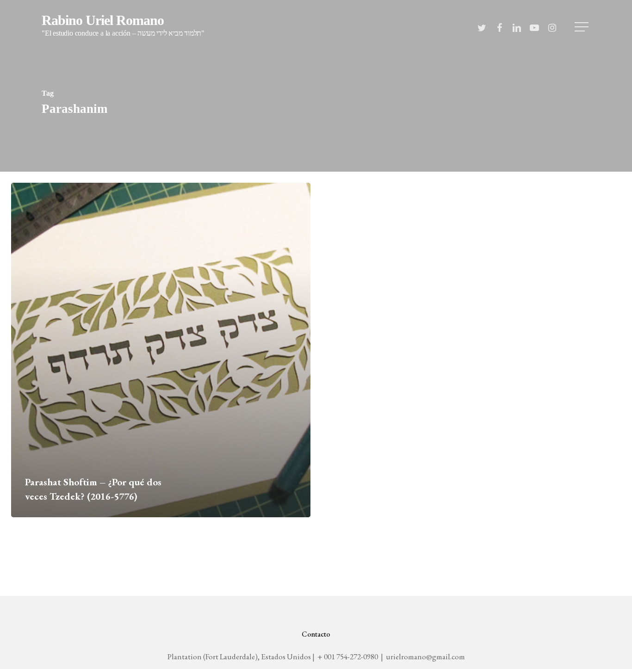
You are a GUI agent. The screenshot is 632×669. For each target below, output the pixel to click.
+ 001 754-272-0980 (347, 656)
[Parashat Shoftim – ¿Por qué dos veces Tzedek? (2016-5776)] (160, 350)
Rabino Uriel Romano (123, 25)
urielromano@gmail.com (425, 656)
